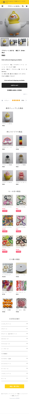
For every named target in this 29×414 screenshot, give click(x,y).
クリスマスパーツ (6, 363)
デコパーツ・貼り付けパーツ (9, 334)
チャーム (3, 378)
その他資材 (4, 353)
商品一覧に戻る (14, 386)
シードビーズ (4, 348)
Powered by (13, 398)
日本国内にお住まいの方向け (14, 90)
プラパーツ (4, 329)
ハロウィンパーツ (6, 373)
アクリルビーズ (5, 344)
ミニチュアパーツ (6, 324)
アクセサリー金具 (6, 358)
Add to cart (14, 85)
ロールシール (4, 368)
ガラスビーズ (4, 339)
